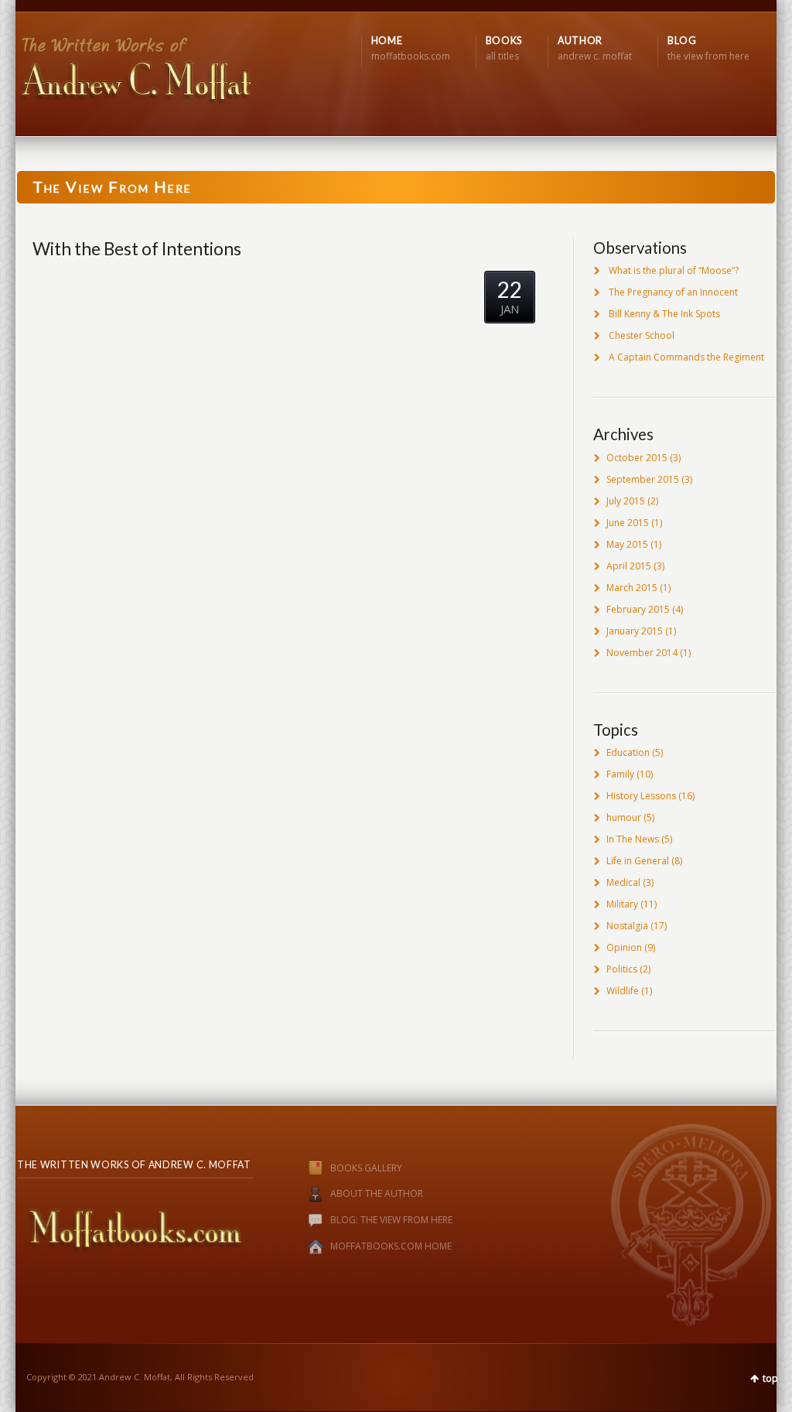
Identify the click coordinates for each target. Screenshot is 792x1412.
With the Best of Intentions (136, 248)
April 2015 (628, 566)
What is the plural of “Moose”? (674, 270)
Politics (621, 969)
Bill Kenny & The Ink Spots (664, 313)
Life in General (637, 860)
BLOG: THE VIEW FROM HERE (391, 1220)
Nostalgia (627, 925)
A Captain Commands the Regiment (686, 357)
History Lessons (641, 795)
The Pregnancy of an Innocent (673, 292)
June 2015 (627, 522)
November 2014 (642, 652)
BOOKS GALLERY (366, 1167)
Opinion (624, 947)
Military (622, 904)
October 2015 (636, 457)
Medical (623, 882)
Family (620, 774)
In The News (632, 839)
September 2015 (642, 479)
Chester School (641, 335)
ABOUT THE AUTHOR (376, 1194)
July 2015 (625, 501)
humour (623, 817)
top (770, 1378)
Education (628, 752)
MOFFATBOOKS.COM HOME (391, 1246)
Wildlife (622, 990)
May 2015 (627, 544)
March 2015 (631, 587)
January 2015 (634, 631)
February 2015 (638, 609)
